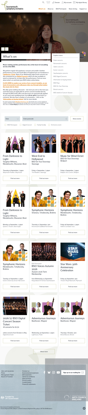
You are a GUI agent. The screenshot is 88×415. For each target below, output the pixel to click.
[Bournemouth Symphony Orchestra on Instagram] (53, 372)
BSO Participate (61, 9)
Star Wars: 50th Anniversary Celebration (68, 267)
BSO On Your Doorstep (60, 86)
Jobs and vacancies (7, 371)
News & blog (73, 9)
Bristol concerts (58, 89)
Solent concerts (58, 67)
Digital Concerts (22, 76)
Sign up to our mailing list (71, 373)
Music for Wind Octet (72, 156)
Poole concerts (58, 60)
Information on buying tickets (62, 80)
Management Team (7, 375)
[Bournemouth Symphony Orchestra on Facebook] (44, 372)
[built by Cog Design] (84, 408)
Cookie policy (26, 382)
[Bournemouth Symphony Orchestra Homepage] (12, 6)
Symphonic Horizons (43, 210)
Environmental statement (30, 373)
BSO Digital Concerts (60, 76)
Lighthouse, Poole (9, 74)
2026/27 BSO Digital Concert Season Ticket (14, 321)
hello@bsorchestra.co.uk (21, 102)
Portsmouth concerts (60, 63)
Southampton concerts (60, 73)
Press (3, 373)
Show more (44, 351)
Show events (77, 119)
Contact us (25, 371)
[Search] (43, 2)
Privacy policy (26, 380)
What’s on (41, 9)
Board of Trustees (7, 377)
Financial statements (29, 384)
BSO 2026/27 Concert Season (62, 93)
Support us (83, 9)
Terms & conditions (28, 377)
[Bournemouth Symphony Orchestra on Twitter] (49, 372)
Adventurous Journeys (44, 318)
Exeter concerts (58, 70)
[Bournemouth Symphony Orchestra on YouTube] (58, 372)
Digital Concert (27, 125)
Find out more (15, 178)
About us (50, 9)
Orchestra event (56, 125)
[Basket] (48, 2)
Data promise (26, 378)
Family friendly (41, 125)
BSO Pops (56, 83)
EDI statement (26, 375)
